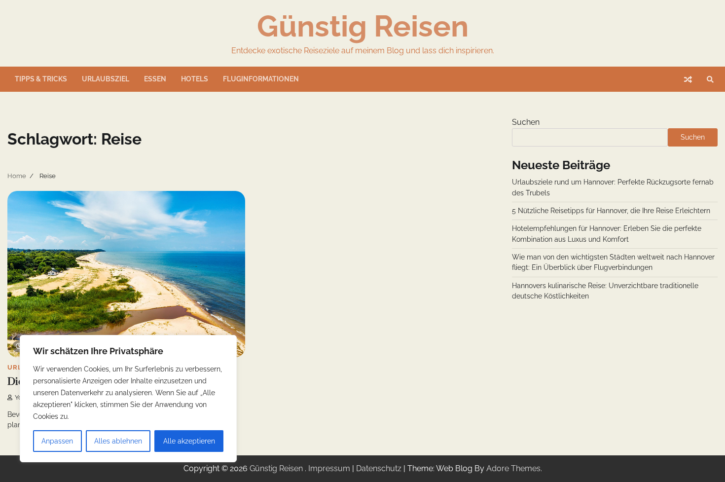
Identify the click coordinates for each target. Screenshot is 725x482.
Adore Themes (513, 468)
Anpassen (57, 441)
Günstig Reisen (363, 26)
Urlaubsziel (105, 79)
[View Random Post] (688, 79)
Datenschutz (378, 468)
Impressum (329, 468)
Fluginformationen (261, 79)
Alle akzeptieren (189, 441)
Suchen (526, 122)
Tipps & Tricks (41, 79)
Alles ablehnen (118, 441)
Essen (155, 79)
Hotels (194, 79)
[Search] (710, 79)
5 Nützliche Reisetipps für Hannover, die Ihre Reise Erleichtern (611, 211)
